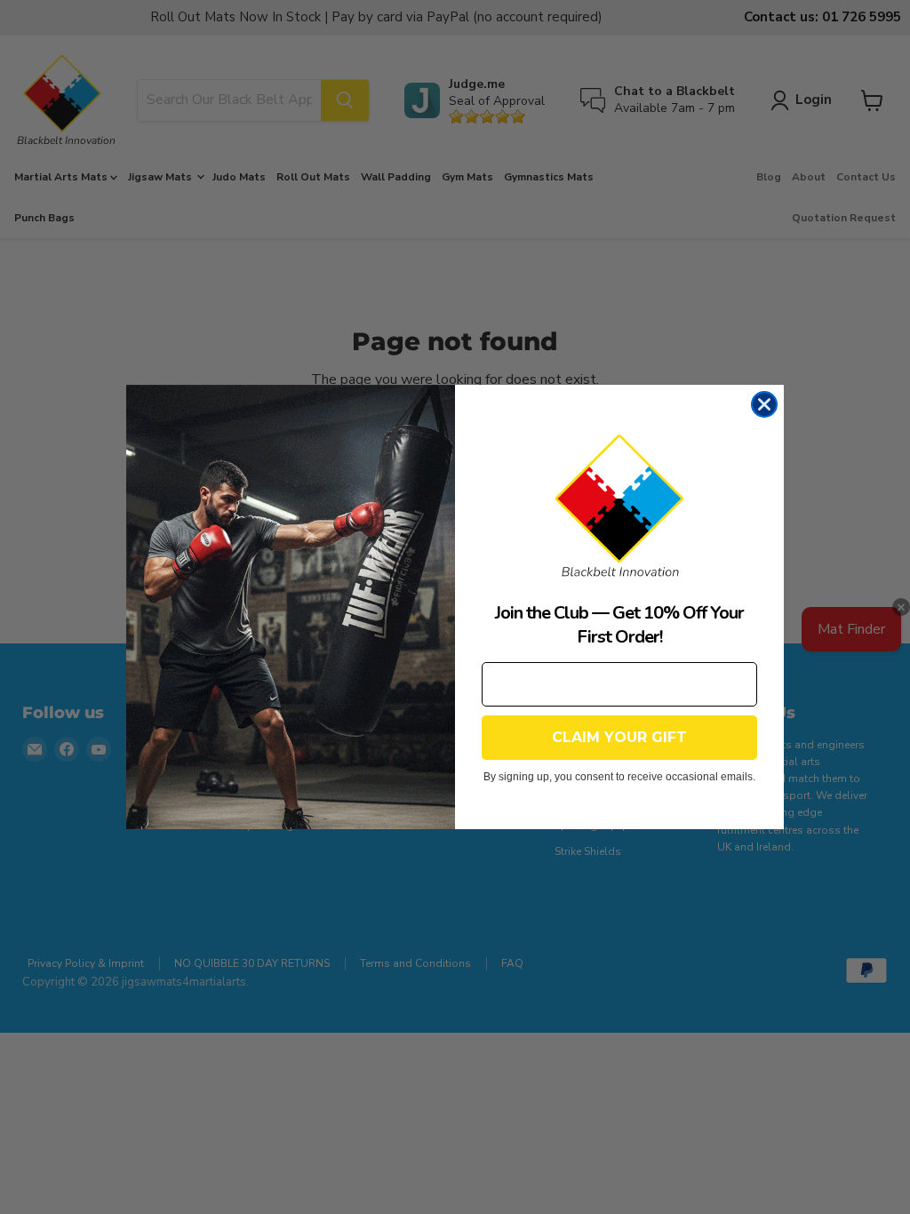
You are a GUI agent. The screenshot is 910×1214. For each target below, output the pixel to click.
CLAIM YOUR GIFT (619, 737)
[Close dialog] (764, 404)
